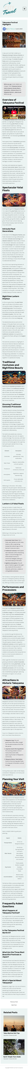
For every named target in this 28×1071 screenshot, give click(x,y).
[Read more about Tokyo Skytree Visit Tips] (14, 1023)
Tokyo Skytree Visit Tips (12, 1033)
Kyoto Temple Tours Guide (12, 1057)
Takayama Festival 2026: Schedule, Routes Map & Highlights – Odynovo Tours (13, 88)
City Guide (6, 1035)
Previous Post (14, 1002)
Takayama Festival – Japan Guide (12, 92)
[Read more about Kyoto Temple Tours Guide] (14, 1047)
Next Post (14, 1005)
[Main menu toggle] (24, 8)
